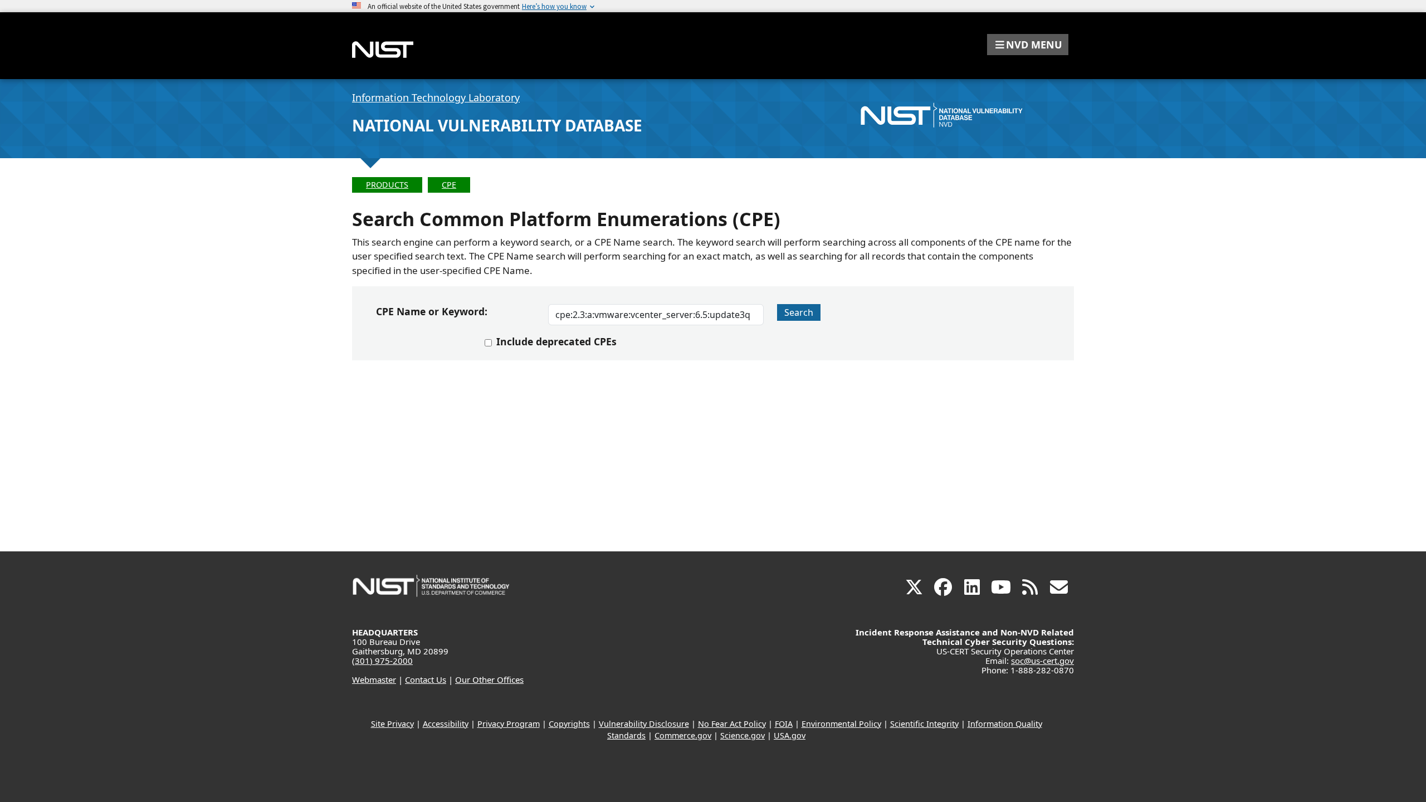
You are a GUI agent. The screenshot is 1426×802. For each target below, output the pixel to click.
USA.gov (789, 735)
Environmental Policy (841, 723)
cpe (449, 184)
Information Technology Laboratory (436, 97)
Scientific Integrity (924, 723)
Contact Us (425, 679)
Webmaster (374, 679)
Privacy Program (508, 723)
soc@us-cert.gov (1042, 660)
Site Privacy (392, 723)
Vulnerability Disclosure (644, 723)
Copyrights (569, 723)
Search (798, 312)
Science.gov (742, 735)
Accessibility (445, 723)
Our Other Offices (489, 679)
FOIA (784, 723)
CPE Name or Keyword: (431, 311)
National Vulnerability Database (497, 125)
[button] (1027, 44)
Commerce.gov (683, 735)
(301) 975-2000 (382, 660)
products (387, 184)
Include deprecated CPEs (556, 341)
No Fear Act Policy (732, 723)
